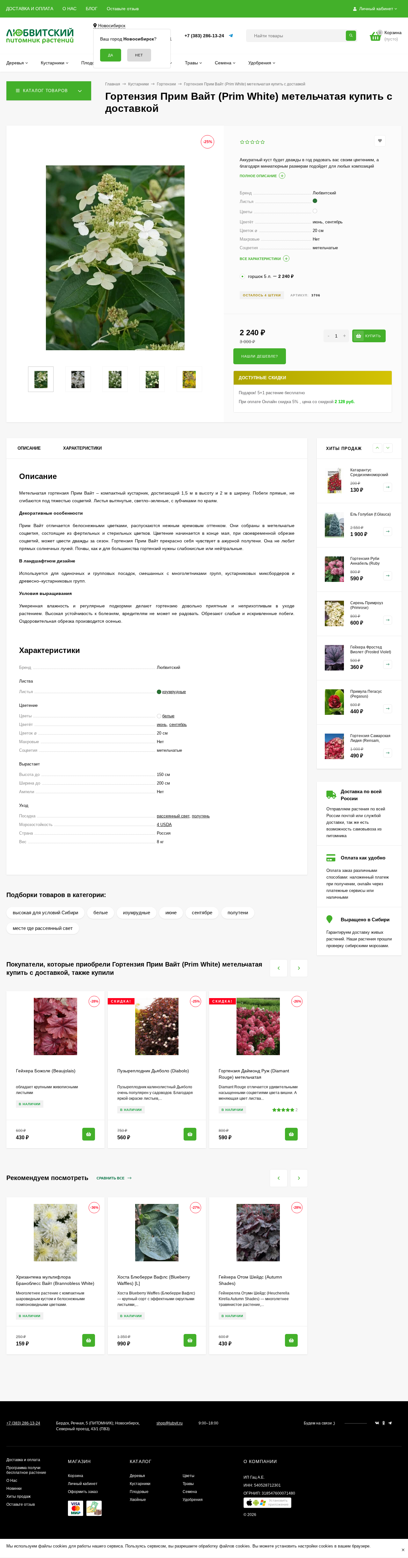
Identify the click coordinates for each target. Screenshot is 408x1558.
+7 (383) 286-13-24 (204, 35)
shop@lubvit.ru (170, 1423)
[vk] (377, 1423)
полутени (238, 912)
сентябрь (178, 724)
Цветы (188, 1476)
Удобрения (193, 1499)
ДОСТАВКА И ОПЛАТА (29, 8)
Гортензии (166, 84)
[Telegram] (231, 36)
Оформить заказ (83, 1491)
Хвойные (138, 1499)
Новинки (14, 1488)
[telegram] (390, 1423)
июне (171, 912)
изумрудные (136, 912)
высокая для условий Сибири (45, 912)
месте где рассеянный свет (43, 928)
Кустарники (138, 84)
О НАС (69, 8)
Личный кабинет (83, 1484)
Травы (188, 1484)
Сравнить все (111, 1178)
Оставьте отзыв (123, 8)
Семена (190, 1491)
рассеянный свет (173, 816)
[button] (267, 1504)
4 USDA (164, 824)
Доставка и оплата (23, 1460)
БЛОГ (92, 8)
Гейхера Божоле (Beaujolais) (46, 1070)
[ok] (383, 1423)
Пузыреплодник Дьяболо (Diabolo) (153, 1070)
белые (100, 912)
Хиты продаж (18, 1496)
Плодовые (139, 1491)
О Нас (11, 1480)
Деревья (137, 1476)
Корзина (75, 1476)
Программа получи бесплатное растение (26, 1470)
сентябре (202, 912)
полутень (201, 816)
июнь (162, 724)
